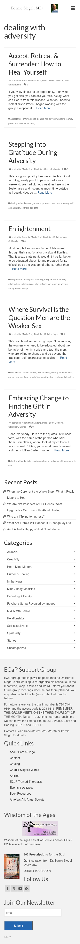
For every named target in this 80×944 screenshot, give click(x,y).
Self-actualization (52, 168)
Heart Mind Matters (31, 80)
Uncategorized (16, 648)
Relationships (60, 237)
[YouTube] (20, 888)
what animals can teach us (47, 284)
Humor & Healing (18, 574)
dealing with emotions (61, 372)
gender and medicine (18, 377)
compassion (16, 279)
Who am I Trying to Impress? (26, 516)
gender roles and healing (42, 377)
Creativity (13, 559)
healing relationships (64, 377)
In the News (15, 581)
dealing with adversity (47, 118)
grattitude (36, 203)
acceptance (16, 118)
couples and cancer (19, 372)
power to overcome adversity (21, 123)
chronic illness (29, 118)
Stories (22, 426)
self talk (25, 207)
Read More (43, 108)
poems (67, 461)
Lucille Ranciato (25, 731)
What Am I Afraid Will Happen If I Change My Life (39, 523)
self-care (34, 207)
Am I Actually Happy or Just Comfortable (33, 529)
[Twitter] (14, 888)
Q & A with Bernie (18, 611)
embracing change (40, 461)
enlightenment (51, 279)
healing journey (65, 118)
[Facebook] (7, 888)
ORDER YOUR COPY (37, 871)
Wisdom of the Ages (17, 840)
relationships (27, 284)
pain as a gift (57, 461)
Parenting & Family (19, 596)
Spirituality (13, 241)
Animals (26, 237)
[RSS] (27, 888)
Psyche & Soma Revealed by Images (31, 603)
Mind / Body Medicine (52, 80)
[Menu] (73, 8)
